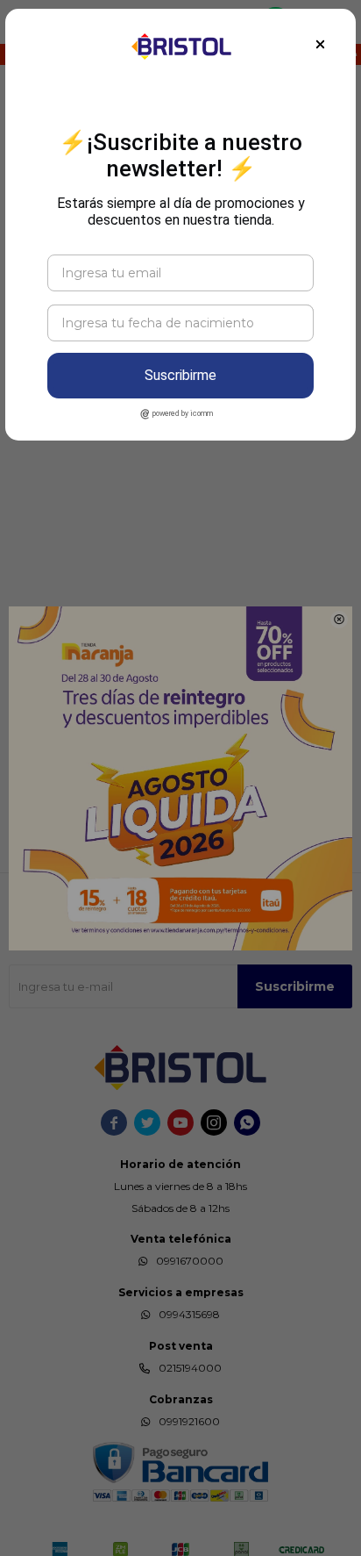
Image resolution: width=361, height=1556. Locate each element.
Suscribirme (180, 375)
